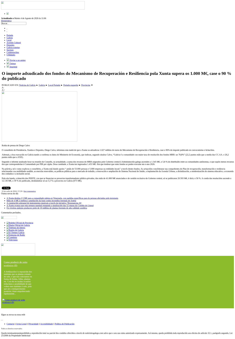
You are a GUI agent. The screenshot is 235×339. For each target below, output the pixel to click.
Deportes (10, 45)
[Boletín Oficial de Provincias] (20, 223)
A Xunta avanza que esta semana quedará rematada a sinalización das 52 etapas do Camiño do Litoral (50, 205)
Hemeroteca (6, 21)
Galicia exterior (13, 47)
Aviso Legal (21, 324)
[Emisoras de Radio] (16, 235)
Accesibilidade (46, 324)
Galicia (10, 38)
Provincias (85, 85)
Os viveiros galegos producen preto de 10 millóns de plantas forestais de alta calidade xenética (47, 208)
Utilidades (11, 55)
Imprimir (13, 67)
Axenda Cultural (14, 42)
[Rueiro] (15, 230)
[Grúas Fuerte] (43, 9)
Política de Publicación (64, 324)
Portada (10, 35)
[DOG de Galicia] (18, 225)
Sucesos (10, 50)
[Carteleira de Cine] (12, 237)
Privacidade (33, 324)
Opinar (12, 63)
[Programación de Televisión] (12, 240)
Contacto (10, 324)
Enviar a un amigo (17, 60)
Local (9, 40)
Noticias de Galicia (27, 85)
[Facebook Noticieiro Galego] (1, 319)
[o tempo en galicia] (15, 232)
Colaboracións (13, 52)
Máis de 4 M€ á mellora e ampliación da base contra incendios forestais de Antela (41, 200)
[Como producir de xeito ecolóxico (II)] (18, 302)
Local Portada (54, 85)
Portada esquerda (70, 85)
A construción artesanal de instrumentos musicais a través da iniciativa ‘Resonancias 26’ (44, 203)
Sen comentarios (30, 191)
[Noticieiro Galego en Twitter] (2, 319)
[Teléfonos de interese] (16, 227)
